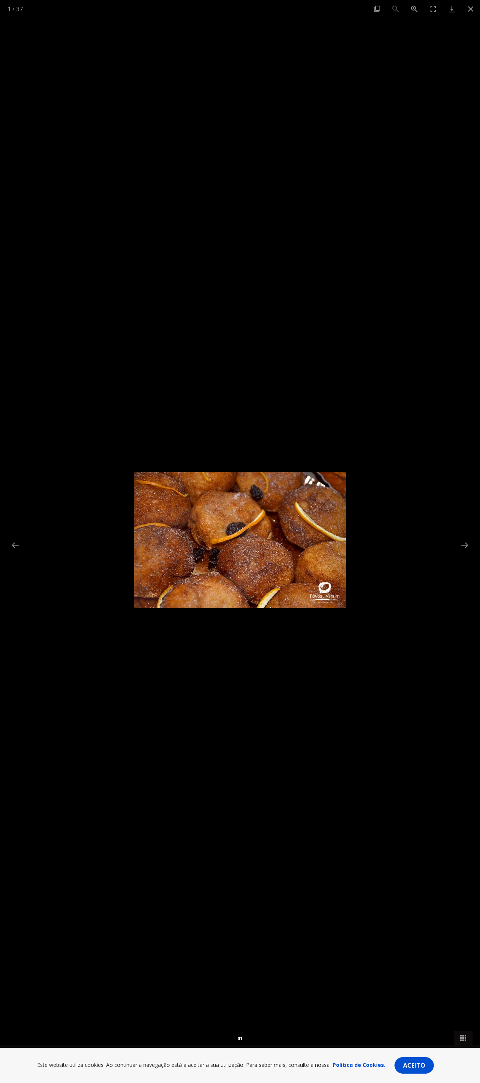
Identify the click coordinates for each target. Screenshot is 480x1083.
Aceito (414, 1065)
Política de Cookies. (359, 1064)
